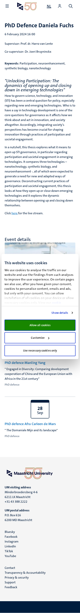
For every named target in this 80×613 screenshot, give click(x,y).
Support (10, 582)
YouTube (10, 556)
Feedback (11, 587)
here (14, 213)
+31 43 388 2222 (16, 502)
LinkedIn (10, 546)
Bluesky (10, 532)
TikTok (9, 551)
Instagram (11, 541)
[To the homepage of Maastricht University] (27, 6)
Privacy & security (17, 577)
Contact (10, 568)
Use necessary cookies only (40, 350)
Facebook (11, 537)
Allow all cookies (40, 325)
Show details (59, 313)
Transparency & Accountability (25, 573)
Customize (38, 338)
